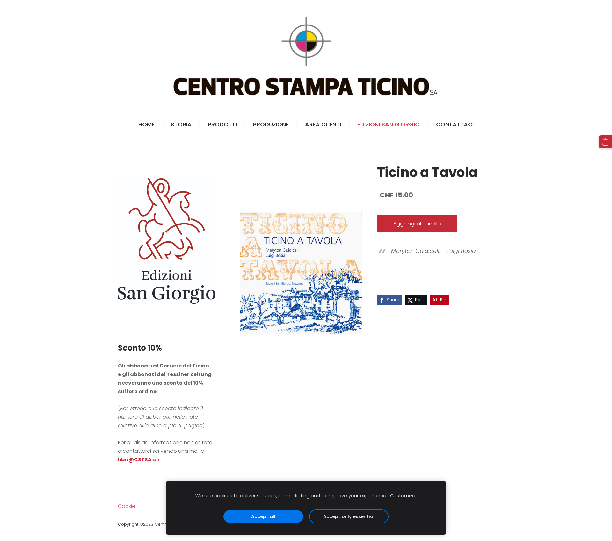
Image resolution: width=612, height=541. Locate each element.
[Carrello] (605, 141)
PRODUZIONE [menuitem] (271, 124)
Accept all (263, 516)
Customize (402, 496)
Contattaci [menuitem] (455, 124)
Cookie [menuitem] (126, 506)
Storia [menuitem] (181, 124)
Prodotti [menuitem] (222, 124)
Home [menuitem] (146, 124)
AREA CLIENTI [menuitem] (323, 124)
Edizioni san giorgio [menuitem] (388, 124)
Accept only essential (349, 516)
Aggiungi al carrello (417, 223)
